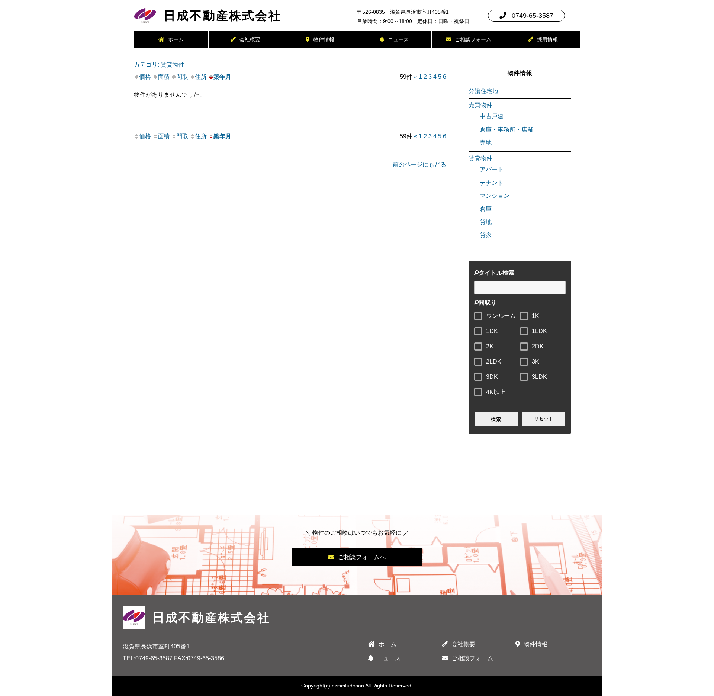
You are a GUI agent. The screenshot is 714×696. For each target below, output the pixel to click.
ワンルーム (501, 316)
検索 (496, 419)
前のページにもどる (419, 164)
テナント (492, 183)
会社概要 (249, 39)
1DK (492, 331)
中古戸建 (492, 116)
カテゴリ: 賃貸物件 (159, 64)
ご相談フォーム (473, 39)
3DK (492, 377)
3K (535, 361)
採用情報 (547, 39)
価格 (145, 77)
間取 (182, 77)
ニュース (398, 39)
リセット (543, 419)
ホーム (176, 39)
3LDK (539, 377)
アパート (492, 169)
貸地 (486, 222)
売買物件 (480, 105)
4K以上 (495, 392)
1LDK (539, 331)
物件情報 (323, 39)
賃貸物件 (480, 158)
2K (489, 346)
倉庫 (486, 209)
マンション (494, 196)
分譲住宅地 (483, 91)
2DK (538, 346)
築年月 (222, 77)
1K (535, 316)
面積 (164, 77)
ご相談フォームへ (362, 557)
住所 (201, 77)
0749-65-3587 (532, 15)
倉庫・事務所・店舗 (506, 129)
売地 (486, 142)
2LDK (493, 361)
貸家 (486, 235)
